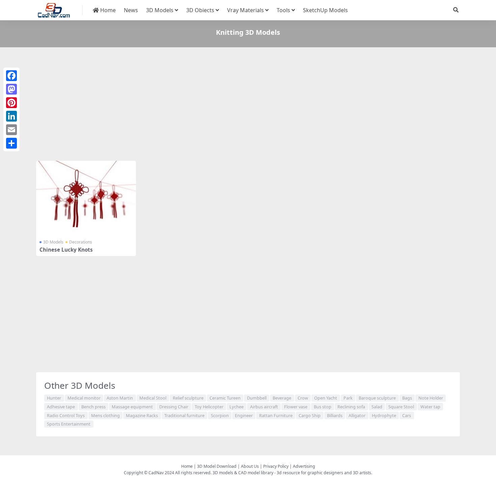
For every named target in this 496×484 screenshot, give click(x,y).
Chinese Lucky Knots (66, 249)
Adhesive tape (61, 407)
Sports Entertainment (68, 424)
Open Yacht (325, 398)
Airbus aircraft (264, 407)
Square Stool (401, 407)
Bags (407, 398)
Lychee (236, 407)
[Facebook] (11, 75)
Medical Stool (152, 398)
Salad (376, 407)
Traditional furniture (184, 415)
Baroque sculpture (377, 398)
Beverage (282, 398)
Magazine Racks (142, 415)
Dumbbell (257, 398)
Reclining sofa (351, 407)
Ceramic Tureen (225, 398)
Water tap (430, 407)
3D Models (159, 10)
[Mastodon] (11, 89)
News (131, 10)
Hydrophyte (384, 415)
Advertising (304, 466)
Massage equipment (132, 407)
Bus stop (322, 407)
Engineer (244, 415)
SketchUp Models (325, 10)
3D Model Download (217, 466)
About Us (250, 466)
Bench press (93, 407)
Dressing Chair (173, 407)
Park (348, 398)
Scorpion (220, 415)
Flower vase (295, 407)
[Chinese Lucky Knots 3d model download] (86, 198)
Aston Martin (120, 398)
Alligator (357, 415)
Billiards (334, 415)
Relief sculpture (188, 398)
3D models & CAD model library (243, 473)
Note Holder (430, 398)
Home (107, 10)
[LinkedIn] (11, 116)
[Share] (11, 143)
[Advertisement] (238, 105)
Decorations (80, 242)
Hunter (54, 398)
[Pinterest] (11, 102)
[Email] (11, 129)
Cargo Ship (310, 415)
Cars (406, 415)
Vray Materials (245, 10)
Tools (283, 10)
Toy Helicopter (209, 407)
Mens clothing (105, 415)
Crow (303, 398)
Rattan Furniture (276, 415)
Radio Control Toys (66, 415)
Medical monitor (84, 398)
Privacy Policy (275, 466)
